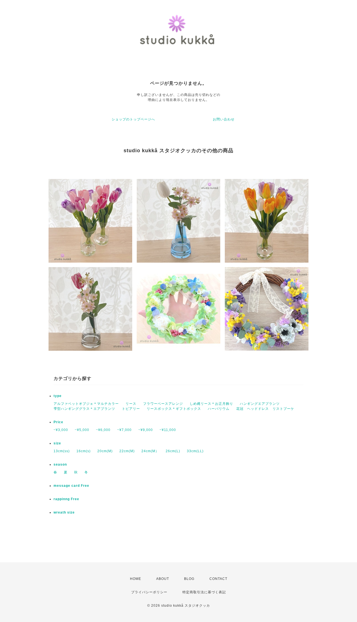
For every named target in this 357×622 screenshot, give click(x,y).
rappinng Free (66, 499)
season (60, 464)
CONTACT (218, 579)
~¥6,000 (103, 430)
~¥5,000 (82, 430)
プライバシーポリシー (149, 592)
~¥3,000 (61, 430)
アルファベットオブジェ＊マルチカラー (86, 404)
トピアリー (131, 409)
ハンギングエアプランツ (260, 404)
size (57, 443)
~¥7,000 (124, 430)
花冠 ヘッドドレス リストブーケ (265, 409)
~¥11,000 (168, 430)
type (58, 396)
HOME (135, 579)
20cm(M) (105, 451)
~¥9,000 (145, 430)
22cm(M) (127, 451)
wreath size (64, 512)
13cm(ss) (62, 451)
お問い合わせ (224, 119)
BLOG (189, 579)
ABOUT (162, 579)
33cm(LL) (195, 451)
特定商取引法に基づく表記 (204, 592)
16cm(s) (83, 451)
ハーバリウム (219, 409)
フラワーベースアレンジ (163, 404)
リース (131, 404)
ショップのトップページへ (133, 119)
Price (58, 422)
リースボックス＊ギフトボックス (174, 409)
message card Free (71, 486)
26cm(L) (173, 451)
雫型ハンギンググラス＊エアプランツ (84, 409)
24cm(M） (150, 451)
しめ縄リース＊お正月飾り (211, 404)
